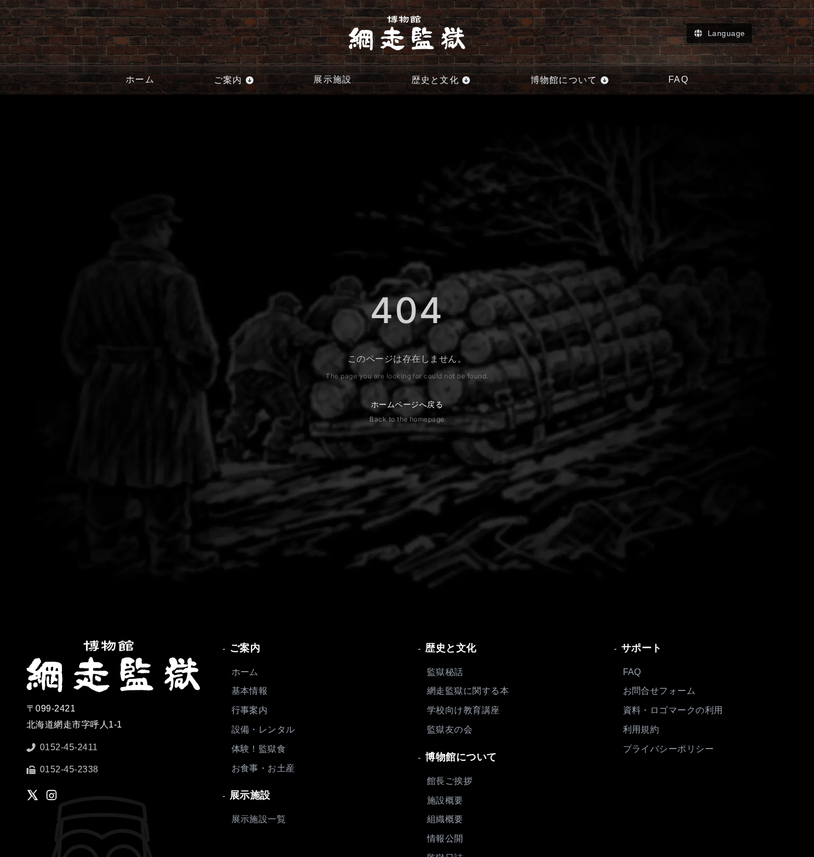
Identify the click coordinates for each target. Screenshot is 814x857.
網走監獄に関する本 (468, 690)
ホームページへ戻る (407, 411)
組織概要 (445, 819)
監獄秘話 (445, 672)
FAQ (632, 672)
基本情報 (249, 690)
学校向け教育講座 (463, 710)
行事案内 (249, 710)
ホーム (245, 672)
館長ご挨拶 (449, 781)
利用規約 (641, 729)
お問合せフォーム (659, 690)
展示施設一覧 (258, 819)
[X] (33, 795)
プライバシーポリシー (668, 749)
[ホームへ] (407, 33)
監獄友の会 (449, 729)
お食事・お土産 (263, 768)
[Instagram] (51, 795)
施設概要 (445, 800)
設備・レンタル (263, 729)
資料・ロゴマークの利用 (673, 710)
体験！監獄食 (258, 749)
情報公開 (445, 838)
